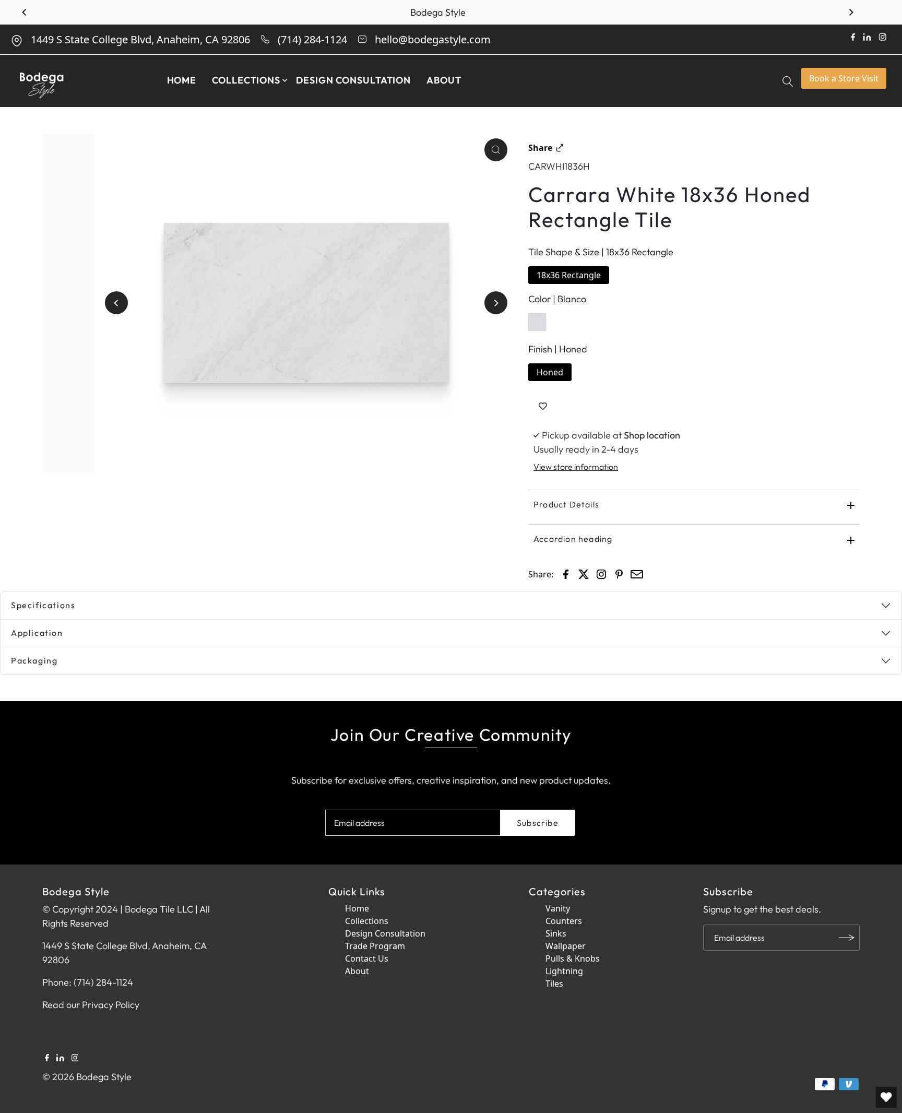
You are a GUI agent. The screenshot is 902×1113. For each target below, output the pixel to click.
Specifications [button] (43, 605)
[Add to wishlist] (542, 406)
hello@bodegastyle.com (433, 39)
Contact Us (366, 958)
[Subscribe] (847, 938)
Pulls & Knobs (572, 958)
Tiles (554, 983)
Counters (563, 921)
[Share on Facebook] (566, 573)
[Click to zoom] (495, 149)
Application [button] (37, 632)
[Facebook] (47, 1056)
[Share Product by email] (637, 573)
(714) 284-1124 (312, 39)
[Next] (850, 12)
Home (182, 80)
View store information (575, 466)
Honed (550, 372)
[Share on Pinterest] (619, 573)
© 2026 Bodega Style (87, 1077)
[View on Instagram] (601, 573)
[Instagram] (75, 1056)
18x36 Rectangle (569, 275)
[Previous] (24, 12)
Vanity (557, 908)
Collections (246, 80)
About (443, 80)
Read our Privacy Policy (90, 1005)
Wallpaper (565, 946)
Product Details (566, 504)
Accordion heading (572, 539)
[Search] (788, 81)
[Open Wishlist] (886, 1097)
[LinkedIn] (60, 1056)
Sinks (555, 933)
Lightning (564, 971)
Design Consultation (353, 80)
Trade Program (375, 946)
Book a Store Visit (844, 78)
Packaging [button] (34, 660)
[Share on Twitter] (583, 573)
